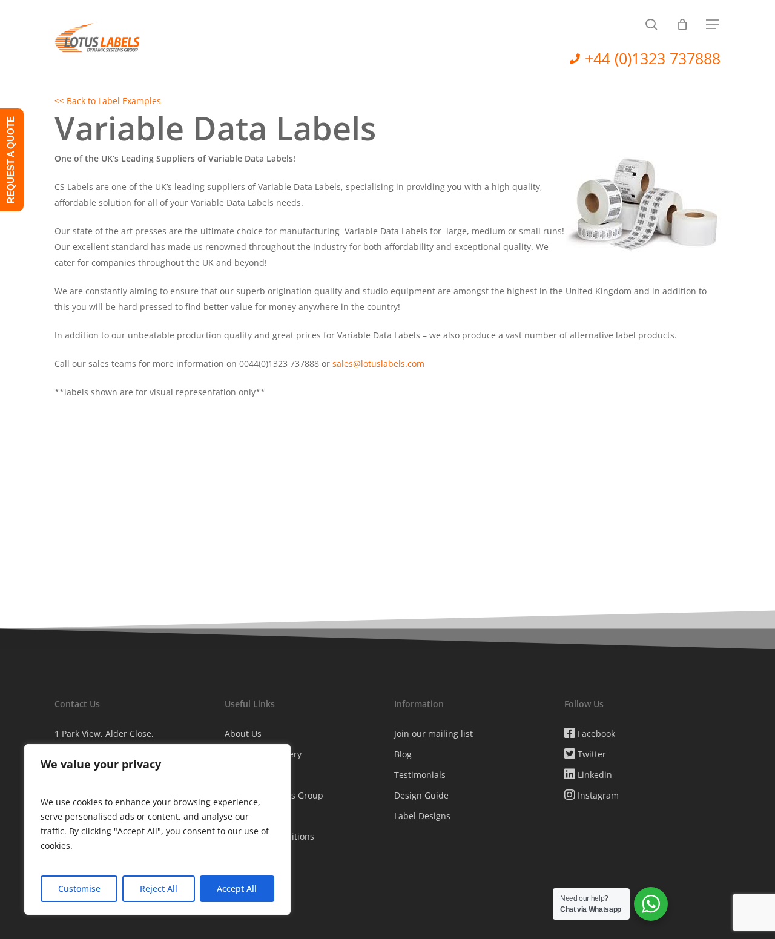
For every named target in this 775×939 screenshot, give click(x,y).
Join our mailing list (433, 733)
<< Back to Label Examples (107, 101)
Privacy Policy (252, 816)
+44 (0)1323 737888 (653, 58)
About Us (243, 733)
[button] (713, 24)
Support (241, 774)
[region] (157, 829)
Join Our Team (254, 857)
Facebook (595, 733)
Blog (403, 754)
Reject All (158, 888)
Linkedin (593, 774)
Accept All (237, 888)
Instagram (597, 795)
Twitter (590, 754)
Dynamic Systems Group (274, 795)
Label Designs (422, 816)
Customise (79, 888)
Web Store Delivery (263, 754)
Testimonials (420, 774)
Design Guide (421, 795)
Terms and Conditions (269, 836)
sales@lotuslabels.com (378, 363)
